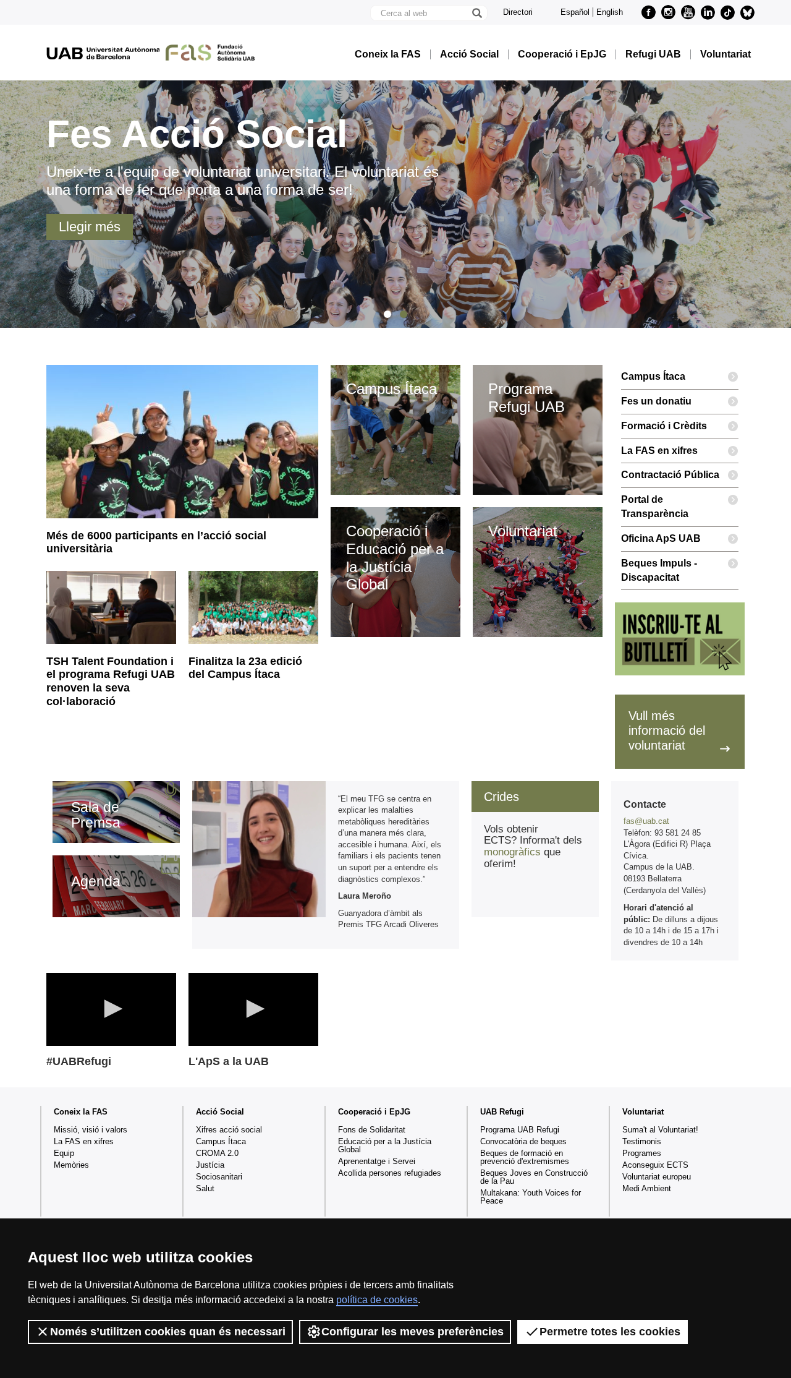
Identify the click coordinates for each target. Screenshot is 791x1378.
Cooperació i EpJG (562, 54)
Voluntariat (725, 54)
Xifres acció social (229, 1129)
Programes (641, 1153)
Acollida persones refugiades (389, 1173)
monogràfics (512, 852)
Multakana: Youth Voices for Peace (530, 1196)
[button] (111, 1008)
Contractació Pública (670, 474)
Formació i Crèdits (664, 426)
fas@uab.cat (646, 821)
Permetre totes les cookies (609, 1331)
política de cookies (377, 1300)
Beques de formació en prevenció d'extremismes (524, 1157)
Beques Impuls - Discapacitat (659, 570)
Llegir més (90, 226)
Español (575, 12)
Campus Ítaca (653, 376)
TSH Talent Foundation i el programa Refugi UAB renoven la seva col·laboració (110, 681)
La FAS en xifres (659, 450)
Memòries (71, 1165)
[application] (111, 1009)
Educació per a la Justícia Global (384, 1145)
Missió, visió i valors (90, 1129)
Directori (518, 12)
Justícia (210, 1165)
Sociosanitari (219, 1176)
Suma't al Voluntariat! (660, 1129)
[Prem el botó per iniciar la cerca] (476, 13)
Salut (205, 1188)
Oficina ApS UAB (661, 538)
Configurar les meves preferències (412, 1331)
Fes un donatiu (656, 401)
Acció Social (469, 54)
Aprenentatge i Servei (376, 1161)
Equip (64, 1153)
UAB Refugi (502, 1111)
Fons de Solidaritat (371, 1129)
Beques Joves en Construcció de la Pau (534, 1177)
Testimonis (641, 1141)
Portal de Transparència (654, 506)
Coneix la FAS (388, 54)
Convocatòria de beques (523, 1141)
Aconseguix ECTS (655, 1165)
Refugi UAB (653, 54)
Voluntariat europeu (656, 1176)
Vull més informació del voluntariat (666, 730)
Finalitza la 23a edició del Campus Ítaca (245, 668)
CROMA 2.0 (217, 1153)
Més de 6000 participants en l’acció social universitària (156, 542)
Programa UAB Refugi (519, 1129)
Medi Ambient (646, 1188)
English (609, 12)
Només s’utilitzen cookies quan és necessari (168, 1331)
